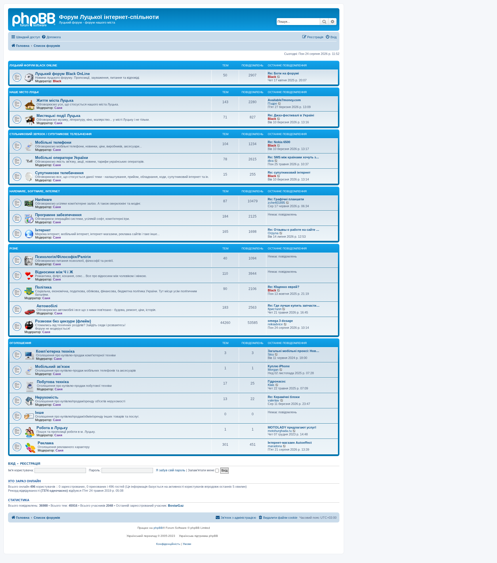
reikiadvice (275, 324)
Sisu (271, 354)
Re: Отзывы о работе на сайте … (293, 229)
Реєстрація (30, 463)
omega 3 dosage (280, 320)
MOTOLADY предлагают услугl (292, 427)
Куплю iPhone (279, 366)
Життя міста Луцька (55, 100)
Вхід (12, 463)
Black (57, 81)
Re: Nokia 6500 (279, 142)
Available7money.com (284, 100)
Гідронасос (277, 381)
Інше (39, 412)
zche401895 (276, 202)
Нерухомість (46, 397)
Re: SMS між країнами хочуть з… (293, 157)
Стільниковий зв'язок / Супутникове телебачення (50, 134)
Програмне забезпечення (58, 215)
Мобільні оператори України (61, 157)
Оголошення (20, 343)
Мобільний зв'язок (52, 366)
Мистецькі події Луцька (58, 116)
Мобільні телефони (53, 142)
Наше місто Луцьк (24, 92)
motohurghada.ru (280, 431)
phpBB (158, 527)
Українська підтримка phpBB (198, 535)
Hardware (43, 199)
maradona (275, 446)
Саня (58, 107)
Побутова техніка (53, 382)
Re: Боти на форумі (283, 73)
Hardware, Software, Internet (34, 191)
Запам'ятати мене (201, 470)
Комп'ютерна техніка (55, 351)
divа (271, 160)
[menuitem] (51, 37)
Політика (43, 287)
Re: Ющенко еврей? (283, 287)
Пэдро (272, 103)
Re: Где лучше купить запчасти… (294, 305)
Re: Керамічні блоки (284, 397)
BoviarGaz (176, 505)
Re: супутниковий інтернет (289, 172)
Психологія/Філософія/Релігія (63, 257)
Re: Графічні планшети (286, 199)
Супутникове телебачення (59, 173)
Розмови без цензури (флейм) (63, 321)
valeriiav (273, 400)
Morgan (273, 369)
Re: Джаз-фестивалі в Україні (291, 115)
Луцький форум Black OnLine (33, 65)
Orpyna (273, 233)
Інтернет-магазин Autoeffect (290, 442)
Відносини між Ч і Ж (54, 272)
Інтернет (43, 230)
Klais (271, 385)
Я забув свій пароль (170, 470)
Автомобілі (47, 306)
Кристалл (274, 309)
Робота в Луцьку (52, 428)
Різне (13, 248)
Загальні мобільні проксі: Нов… (293, 351)
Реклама (45, 443)
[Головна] (34, 18)
